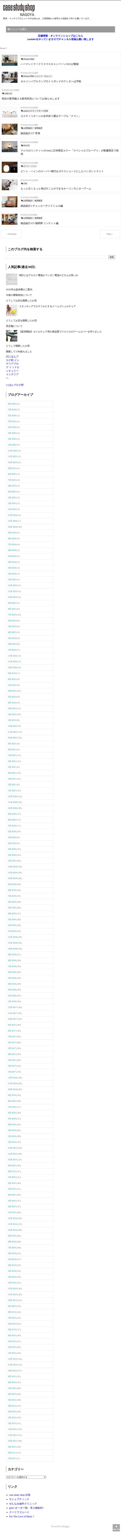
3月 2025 (12, 497)
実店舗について (14, 326)
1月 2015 (12, 1212)
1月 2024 (12, 579)
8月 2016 (12, 1101)
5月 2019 (12, 907)
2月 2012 (12, 1417)
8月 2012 (12, 1382)
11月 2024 (12, 521)
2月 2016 (12, 1136)
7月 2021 (12, 755)
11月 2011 (12, 1435)
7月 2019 (12, 896)
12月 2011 (12, 1429)
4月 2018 (12, 984)
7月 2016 (12, 1107)
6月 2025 (12, 486)
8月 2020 (12, 820)
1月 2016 (12, 1142)
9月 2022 (12, 673)
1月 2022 (12, 720)
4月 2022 (12, 702)
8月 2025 (12, 474)
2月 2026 (12, 439)
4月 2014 (12, 1265)
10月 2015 (12, 1159)
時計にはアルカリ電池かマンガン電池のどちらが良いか (48, 275)
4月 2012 (12, 1406)
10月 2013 (12, 1300)
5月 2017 (12, 1048)
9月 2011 (12, 1447)
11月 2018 (12, 943)
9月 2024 (12, 532)
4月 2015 (12, 1195)
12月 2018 (12, 937)
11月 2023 (12, 591)
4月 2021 (12, 773)
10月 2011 (12, 1441)
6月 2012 (12, 1394)
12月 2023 (12, 585)
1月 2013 (12, 1353)
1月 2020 (12, 861)
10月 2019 (12, 878)
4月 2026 (12, 427)
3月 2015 (12, 1200)
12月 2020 (12, 796)
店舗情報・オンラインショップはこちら (60, 35)
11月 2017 (12, 1013)
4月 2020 (12, 843)
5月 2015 (12, 1189)
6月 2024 (12, 550)
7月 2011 (12, 1458)
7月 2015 (12, 1177)
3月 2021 (12, 779)
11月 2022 (12, 661)
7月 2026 (12, 409)
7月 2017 (12, 1036)
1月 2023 (12, 650)
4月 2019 (12, 913)
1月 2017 (12, 1072)
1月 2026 (12, 445)
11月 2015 (12, 1154)
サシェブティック (19, 1499)
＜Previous (11, 234)
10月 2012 (12, 1370)
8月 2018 (12, 960)
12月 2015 (12, 1148)
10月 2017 (12, 1019)
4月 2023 (12, 632)
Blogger (65, 1526)
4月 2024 (12, 562)
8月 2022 (12, 679)
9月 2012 (12, 1376)
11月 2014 (12, 1224)
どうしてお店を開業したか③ (21, 320)
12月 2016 (12, 1077)
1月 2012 (12, 1423)
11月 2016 (12, 1083)
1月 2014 (12, 1283)
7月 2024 (12, 544)
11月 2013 (12, 1294)
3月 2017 (12, 1060)
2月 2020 (12, 855)
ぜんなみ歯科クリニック (23, 1503)
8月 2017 (12, 1031)
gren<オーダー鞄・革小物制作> (26, 1508)
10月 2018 (12, 949)
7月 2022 (12, 685)
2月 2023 (12, 644)
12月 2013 (12, 1288)
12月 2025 (12, 450)
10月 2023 (12, 597)
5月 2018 (12, 978)
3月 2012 (12, 1411)
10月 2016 (12, 1089)
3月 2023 (12, 638)
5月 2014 (12, 1259)
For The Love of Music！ (22, 1516)
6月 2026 (12, 415)
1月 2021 (12, 790)
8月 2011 (12, 1452)
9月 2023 (12, 603)
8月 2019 (12, 890)
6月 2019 (12, 902)
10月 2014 (12, 1230)
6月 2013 (12, 1324)
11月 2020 (12, 802)
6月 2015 (12, 1183)
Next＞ (110, 234)
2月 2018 (12, 995)
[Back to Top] (116, 1527)
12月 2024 (12, 515)
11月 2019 (12, 872)
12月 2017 (12, 1007)
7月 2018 (12, 966)
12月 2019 (12, 866)
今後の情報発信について (19, 295)
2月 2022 (12, 714)
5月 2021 (12, 767)
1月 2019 (12, 931)
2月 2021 (12, 784)
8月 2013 (12, 1312)
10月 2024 (12, 527)
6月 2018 (12, 972)
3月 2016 (12, 1130)
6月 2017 (12, 1042)
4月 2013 (12, 1335)
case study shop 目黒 (19, 1495)
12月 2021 (12, 726)
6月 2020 (12, 831)
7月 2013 (12, 1318)
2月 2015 (12, 1206)
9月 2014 (12, 1236)
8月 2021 (12, 749)
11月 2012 (12, 1365)
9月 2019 (12, 884)
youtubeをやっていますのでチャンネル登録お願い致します (60, 39)
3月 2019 (12, 919)
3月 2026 (12, 433)
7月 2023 (12, 615)
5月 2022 (12, 697)
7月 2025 (12, 480)
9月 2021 (12, 743)
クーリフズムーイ (19, 1512)
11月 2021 (12, 732)
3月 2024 (12, 568)
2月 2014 (12, 1277)
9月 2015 (12, 1165)
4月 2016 (12, 1124)
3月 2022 (12, 708)
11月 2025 (12, 456)
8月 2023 (12, 609)
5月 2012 (12, 1400)
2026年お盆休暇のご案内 (19, 289)
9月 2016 (12, 1095)
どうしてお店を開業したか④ (21, 300)
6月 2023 (12, 620)
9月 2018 (12, 954)
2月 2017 (12, 1066)
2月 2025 (12, 503)
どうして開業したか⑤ (18, 346)
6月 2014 (12, 1253)
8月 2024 (12, 538)
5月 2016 (12, 1118)
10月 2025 (12, 462)
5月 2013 (12, 1329)
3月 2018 (12, 990)
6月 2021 (12, 761)
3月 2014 (12, 1271)
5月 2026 (12, 421)
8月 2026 (12, 404)
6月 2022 (12, 691)
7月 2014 (12, 1247)
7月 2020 (12, 825)
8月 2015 (12, 1171)
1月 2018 (12, 1001)
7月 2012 (12, 1388)
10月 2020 (12, 808)
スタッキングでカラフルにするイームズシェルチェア (47, 306)
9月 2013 (12, 1306)
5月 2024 (12, 556)
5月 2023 (12, 626)
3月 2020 (12, 849)
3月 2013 (12, 1341)
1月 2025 (12, 509)
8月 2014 (12, 1241)
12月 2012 (12, 1359)
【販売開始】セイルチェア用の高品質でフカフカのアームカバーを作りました (60, 331)
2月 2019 (12, 925)
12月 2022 (12, 656)
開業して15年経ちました (19, 351)
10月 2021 (12, 738)
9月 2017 (12, 1025)
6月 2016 (12, 1113)
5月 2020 (12, 837)
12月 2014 (12, 1218)
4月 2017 (12, 1054)
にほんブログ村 (15, 385)
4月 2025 (12, 491)
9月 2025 (12, 468)
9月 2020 (12, 814)
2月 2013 (12, 1347)
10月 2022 (12, 667)
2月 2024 (12, 573)
